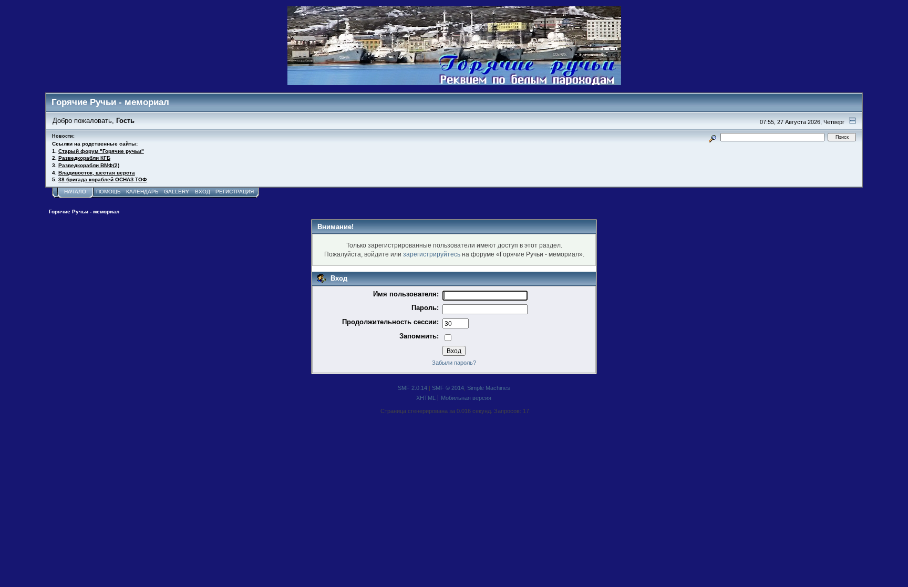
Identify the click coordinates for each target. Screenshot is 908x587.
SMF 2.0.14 (412, 388)
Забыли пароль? (454, 362)
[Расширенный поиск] (712, 137)
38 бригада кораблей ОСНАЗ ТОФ (102, 179)
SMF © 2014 (448, 388)
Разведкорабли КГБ (84, 158)
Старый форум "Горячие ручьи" (101, 151)
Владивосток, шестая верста (96, 173)
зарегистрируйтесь (431, 254)
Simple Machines (488, 388)
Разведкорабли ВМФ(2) (88, 165)
